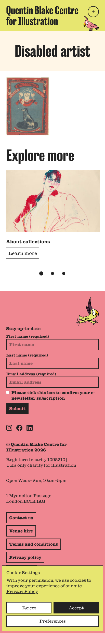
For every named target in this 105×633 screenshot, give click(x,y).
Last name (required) (27, 355)
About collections (28, 241)
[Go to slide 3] (63, 273)
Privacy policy (25, 557)
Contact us (21, 517)
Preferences (53, 621)
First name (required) (27, 336)
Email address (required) (31, 374)
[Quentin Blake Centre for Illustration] (42, 15)
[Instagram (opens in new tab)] (9, 427)
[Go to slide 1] (41, 273)
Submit (17, 408)
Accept (76, 608)
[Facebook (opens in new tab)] (19, 427)
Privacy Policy (22, 591)
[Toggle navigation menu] (93, 11)
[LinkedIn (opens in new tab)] (30, 427)
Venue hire (21, 531)
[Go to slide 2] (52, 273)
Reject (29, 608)
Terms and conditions (33, 544)
